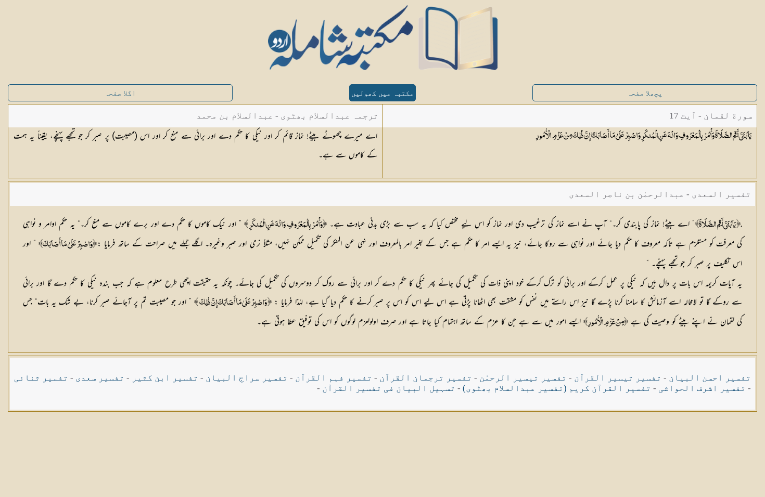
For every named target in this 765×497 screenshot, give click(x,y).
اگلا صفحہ (120, 93)
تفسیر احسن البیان (710, 378)
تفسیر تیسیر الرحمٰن (523, 378)
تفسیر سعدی (99, 378)
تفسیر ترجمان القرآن (425, 378)
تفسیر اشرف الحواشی (702, 388)
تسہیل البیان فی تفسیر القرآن (388, 388)
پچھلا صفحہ (644, 93)
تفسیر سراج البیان (247, 378)
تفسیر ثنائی (41, 378)
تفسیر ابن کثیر (165, 378)
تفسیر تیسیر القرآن (617, 378)
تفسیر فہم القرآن (333, 378)
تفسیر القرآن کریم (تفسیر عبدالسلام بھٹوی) (557, 388)
